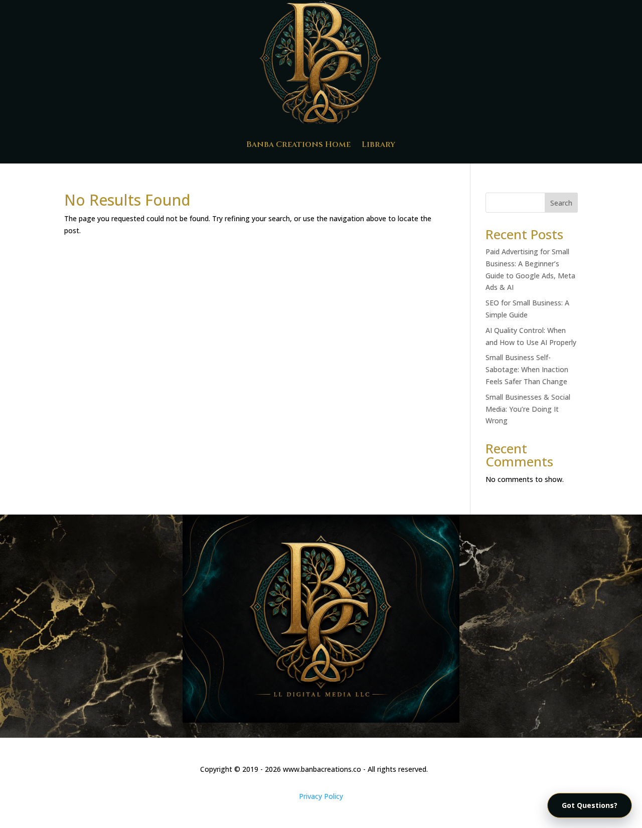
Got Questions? (589, 805)
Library (378, 144)
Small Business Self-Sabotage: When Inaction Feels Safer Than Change (527, 369)
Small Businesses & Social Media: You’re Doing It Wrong (528, 409)
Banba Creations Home (298, 144)
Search (561, 203)
